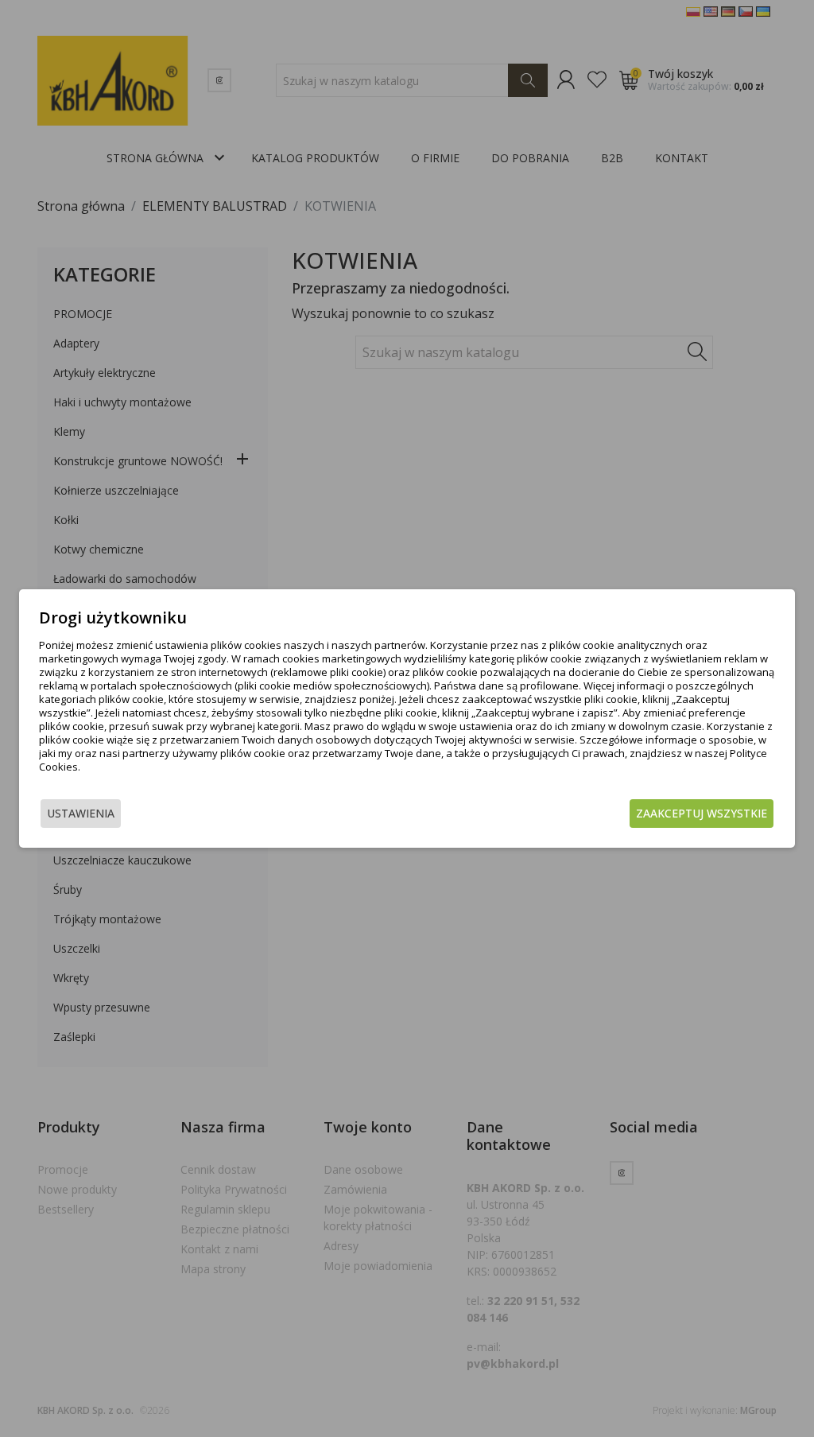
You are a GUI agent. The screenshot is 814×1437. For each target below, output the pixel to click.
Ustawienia (80, 813)
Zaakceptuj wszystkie (701, 813)
